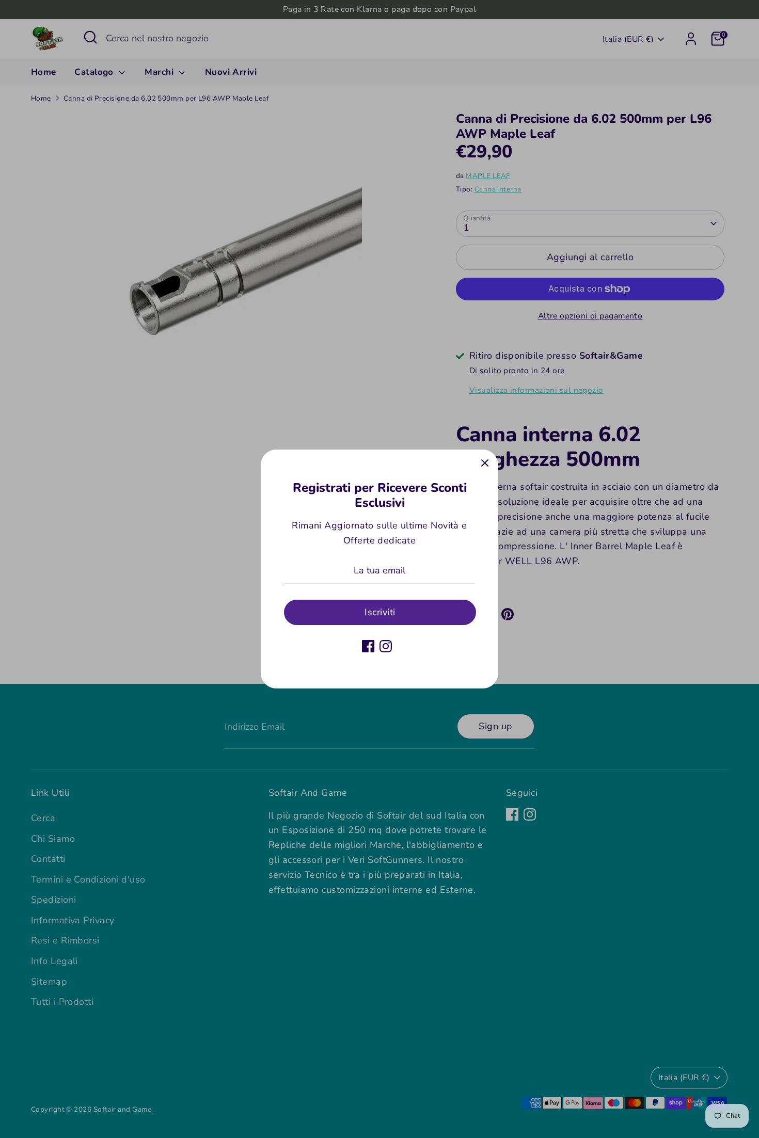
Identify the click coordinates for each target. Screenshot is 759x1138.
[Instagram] (386, 646)
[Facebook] (368, 646)
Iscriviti (380, 612)
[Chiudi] (484, 463)
